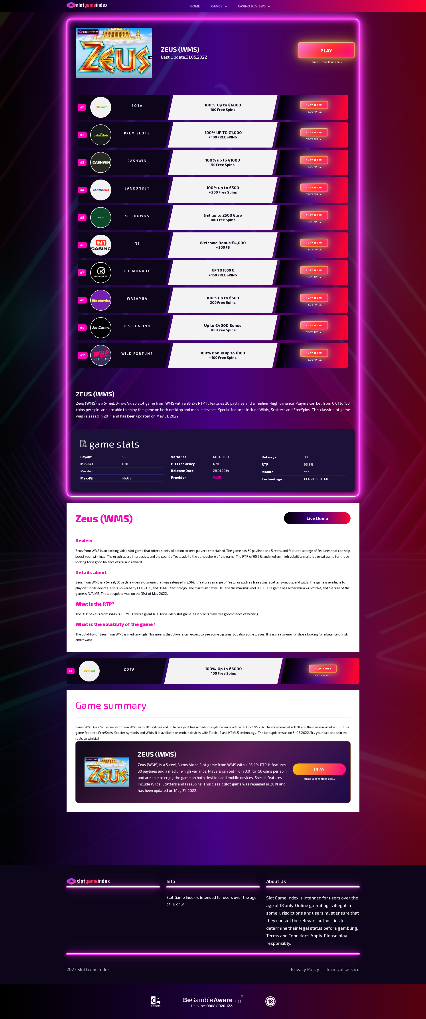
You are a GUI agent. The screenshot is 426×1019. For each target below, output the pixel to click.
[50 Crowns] (101, 217)
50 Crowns (137, 216)
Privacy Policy (305, 969)
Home (195, 6)
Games (217, 6)
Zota (137, 106)
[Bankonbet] (101, 190)
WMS (217, 478)
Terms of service (342, 969)
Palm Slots (137, 133)
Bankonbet (137, 188)
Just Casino (137, 326)
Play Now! (314, 105)
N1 (137, 243)
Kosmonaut (137, 271)
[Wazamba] (101, 300)
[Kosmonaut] (101, 272)
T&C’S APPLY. (314, 111)
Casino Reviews (252, 6)
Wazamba (137, 298)
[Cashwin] (101, 162)
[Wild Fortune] (101, 355)
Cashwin (137, 161)
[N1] (101, 245)
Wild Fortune (137, 354)
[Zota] (101, 107)
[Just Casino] (101, 327)
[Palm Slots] (101, 134)
